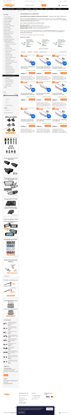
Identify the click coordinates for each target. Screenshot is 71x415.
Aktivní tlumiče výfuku (9, 42)
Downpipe (7, 45)
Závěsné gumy (8, 84)
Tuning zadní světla (7, 368)
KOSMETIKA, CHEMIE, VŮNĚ (9, 26)
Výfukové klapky (8, 63)
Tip (7, 103)
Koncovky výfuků (8, 48)
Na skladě (8, 99)
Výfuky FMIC (7, 65)
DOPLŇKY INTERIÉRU (7, 21)
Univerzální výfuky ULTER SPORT (11, 62)
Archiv (5, 375)
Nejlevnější (30, 52)
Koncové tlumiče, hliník (10, 69)
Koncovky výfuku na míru (10, 50)
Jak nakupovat (41, 1)
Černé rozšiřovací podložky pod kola (11, 380)
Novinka (8, 102)
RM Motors (8, 110)
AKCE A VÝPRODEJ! (7, 17)
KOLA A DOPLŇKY (7, 24)
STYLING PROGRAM (7, 36)
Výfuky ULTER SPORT (9, 81)
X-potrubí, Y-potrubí (9, 83)
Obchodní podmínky (23, 399)
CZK (60, 1)
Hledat (43, 5)
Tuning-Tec (6, 382)
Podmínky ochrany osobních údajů (22, 403)
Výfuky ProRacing (8, 66)
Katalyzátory (7, 47)
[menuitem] (8, 9)
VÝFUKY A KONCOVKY (8, 41)
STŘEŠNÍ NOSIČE (7, 35)
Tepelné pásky (8, 59)
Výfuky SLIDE (7, 78)
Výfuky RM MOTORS (9, 68)
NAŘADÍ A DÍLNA (7, 30)
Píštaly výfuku (8, 53)
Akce (7, 100)
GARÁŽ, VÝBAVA (7, 23)
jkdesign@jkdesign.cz (37, 395)
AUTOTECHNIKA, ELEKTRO (9, 18)
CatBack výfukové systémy (10, 44)
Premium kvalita (9, 105)
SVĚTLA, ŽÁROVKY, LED (8, 38)
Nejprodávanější (43, 52)
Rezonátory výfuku (9, 56)
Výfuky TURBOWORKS (9, 80)
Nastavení (21, 412)
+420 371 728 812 (36, 397)
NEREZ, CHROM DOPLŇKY (8, 32)
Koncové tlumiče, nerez (10, 71)
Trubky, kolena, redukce (9, 60)
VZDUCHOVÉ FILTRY (7, 86)
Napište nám (21, 400)
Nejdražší (35, 52)
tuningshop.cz (36, 398)
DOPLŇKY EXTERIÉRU (8, 19)
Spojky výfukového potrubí (10, 57)
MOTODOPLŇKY (7, 27)
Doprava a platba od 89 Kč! (30, 1)
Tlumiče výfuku (9, 74)
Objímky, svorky (8, 51)
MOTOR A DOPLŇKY (8, 29)
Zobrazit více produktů (43, 48)
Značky (5, 87)
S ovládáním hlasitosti (10, 72)
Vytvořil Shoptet (64, 412)
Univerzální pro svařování (10, 75)
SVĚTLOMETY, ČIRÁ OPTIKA (9, 39)
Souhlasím (49, 409)
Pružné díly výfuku (8, 54)
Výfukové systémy (9, 77)
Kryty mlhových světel (8, 383)
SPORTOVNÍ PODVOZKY (8, 33)
